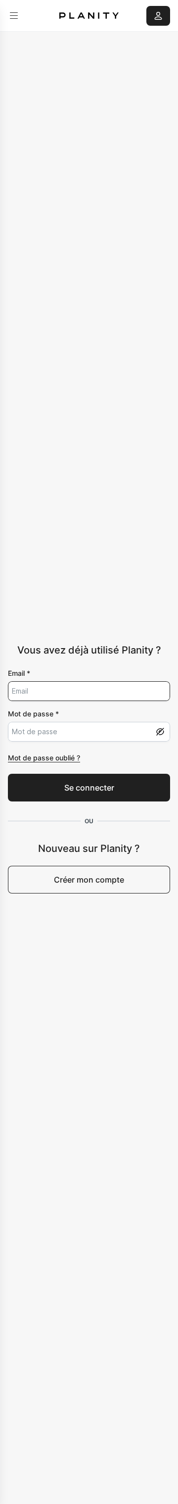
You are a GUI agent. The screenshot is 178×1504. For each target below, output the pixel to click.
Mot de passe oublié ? (44, 757)
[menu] (14, 16)
